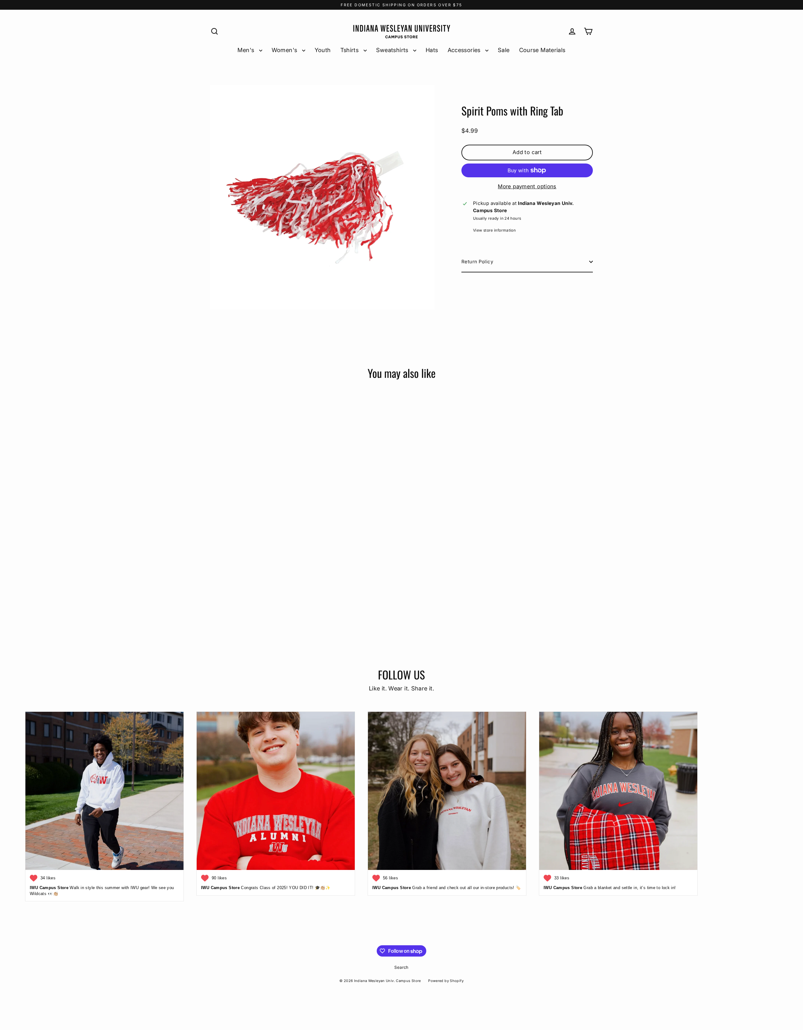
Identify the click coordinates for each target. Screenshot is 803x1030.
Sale (504, 49)
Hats (432, 49)
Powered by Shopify (446, 981)
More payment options (527, 186)
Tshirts (350, 49)
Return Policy (477, 262)
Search (401, 967)
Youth (323, 49)
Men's (246, 49)
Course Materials (542, 49)
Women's (285, 49)
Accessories (465, 49)
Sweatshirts (393, 49)
